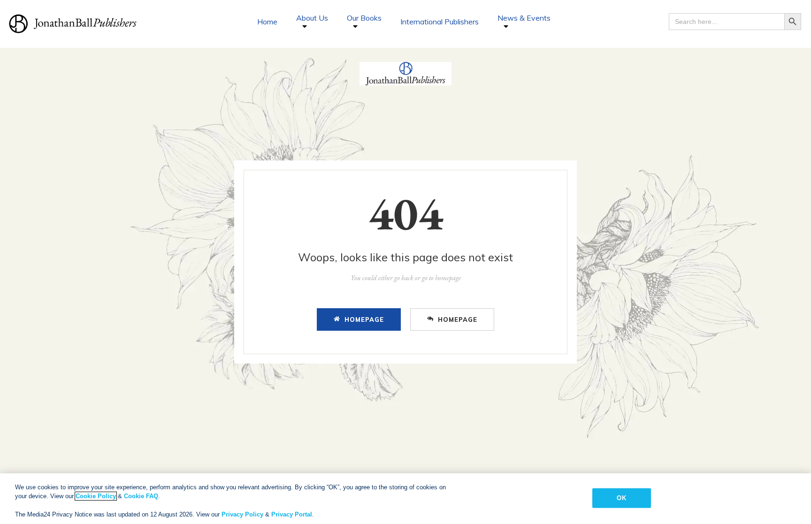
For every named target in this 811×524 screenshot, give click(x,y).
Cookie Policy (96, 496)
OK (621, 497)
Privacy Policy (242, 514)
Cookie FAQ (141, 496)
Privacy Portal (291, 514)
